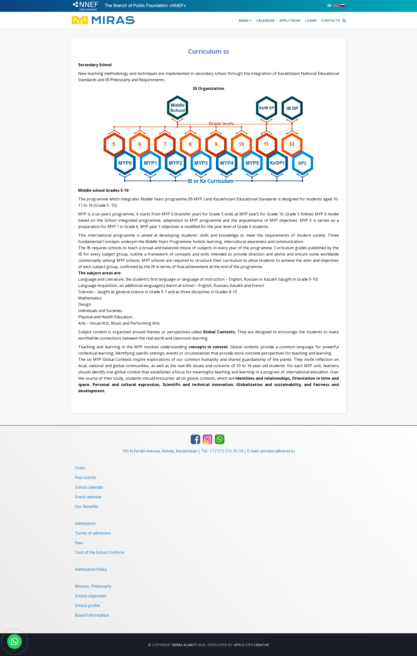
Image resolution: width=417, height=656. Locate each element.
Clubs (80, 468)
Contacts (330, 20)
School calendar (89, 487)
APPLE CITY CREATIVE (251, 644)
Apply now (289, 20)
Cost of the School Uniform (99, 552)
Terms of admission (93, 533)
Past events (85, 477)
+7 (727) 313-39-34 (226, 451)
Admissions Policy (91, 569)
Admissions (85, 523)
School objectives (90, 596)
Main (243, 20)
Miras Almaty (184, 644)
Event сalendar (88, 496)
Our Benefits (86, 506)
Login (310, 20)
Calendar (265, 20)
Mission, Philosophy (93, 586)
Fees (79, 542)
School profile (87, 605)
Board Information (92, 615)
